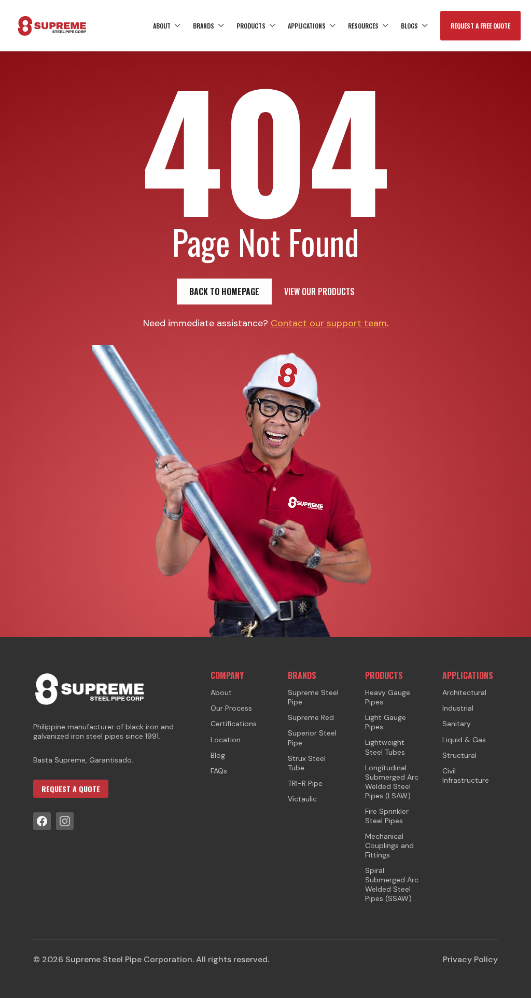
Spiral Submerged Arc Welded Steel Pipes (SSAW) (391, 884)
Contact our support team (329, 323)
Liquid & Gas (464, 739)
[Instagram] (65, 821)
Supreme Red (311, 717)
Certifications (234, 723)
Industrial (457, 708)
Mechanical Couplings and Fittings (389, 845)
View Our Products (319, 291)
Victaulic (302, 798)
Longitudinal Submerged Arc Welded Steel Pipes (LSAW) (391, 781)
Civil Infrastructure (465, 775)
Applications (307, 25)
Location (226, 739)
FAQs (219, 770)
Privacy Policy (470, 959)
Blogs (409, 25)
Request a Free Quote (480, 25)
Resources (363, 25)
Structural (459, 755)
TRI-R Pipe (305, 783)
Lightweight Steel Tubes (385, 747)
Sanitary (456, 723)
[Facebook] (42, 821)
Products (251, 25)
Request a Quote (70, 788)
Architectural (464, 692)
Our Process (231, 708)
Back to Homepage (224, 291)
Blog (218, 755)
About (162, 25)
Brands (203, 25)
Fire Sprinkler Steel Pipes (387, 816)
